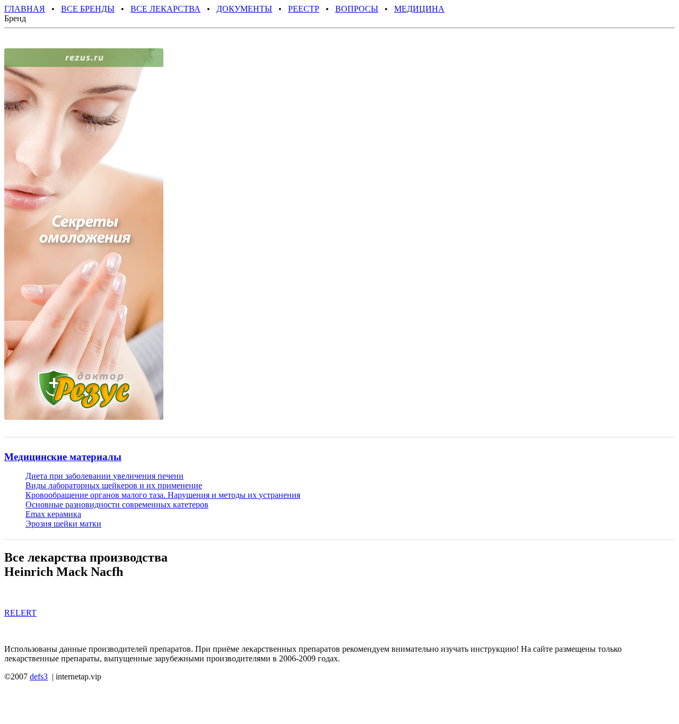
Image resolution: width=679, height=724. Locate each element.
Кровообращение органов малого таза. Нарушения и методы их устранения (162, 494)
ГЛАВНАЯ (24, 8)
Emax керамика (53, 514)
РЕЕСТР (303, 8)
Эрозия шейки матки (63, 523)
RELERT (20, 612)
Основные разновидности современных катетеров (116, 504)
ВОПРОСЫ (356, 8)
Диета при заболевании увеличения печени (104, 475)
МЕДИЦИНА (419, 8)
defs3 (39, 676)
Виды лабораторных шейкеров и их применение (113, 485)
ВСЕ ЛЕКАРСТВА (165, 8)
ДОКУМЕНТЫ (244, 8)
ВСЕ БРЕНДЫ (88, 8)
